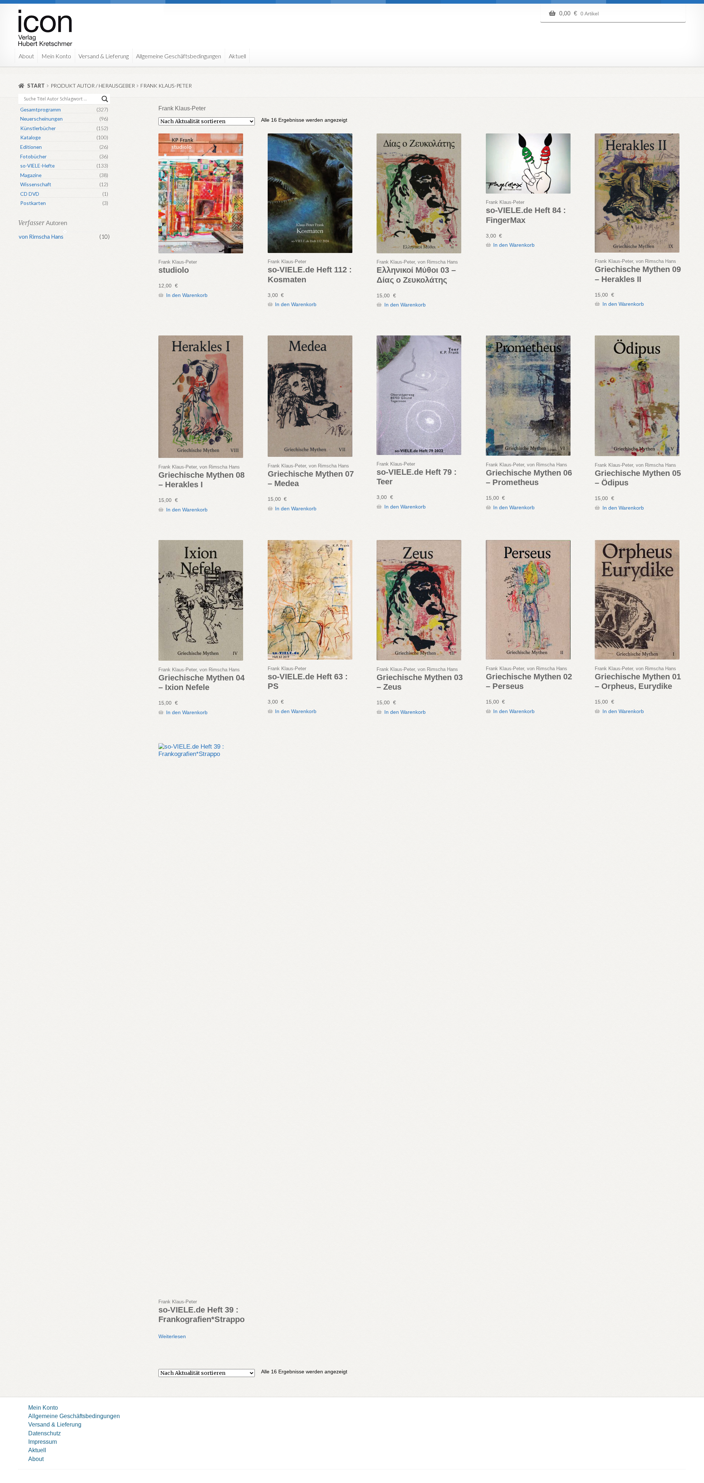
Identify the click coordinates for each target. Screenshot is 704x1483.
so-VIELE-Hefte (37, 165)
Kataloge (30, 137)
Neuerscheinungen (41, 118)
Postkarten (33, 203)
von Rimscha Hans (41, 236)
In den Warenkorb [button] (186, 295)
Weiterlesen (172, 1336)
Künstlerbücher (38, 128)
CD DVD (29, 194)
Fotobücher (33, 156)
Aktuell (237, 55)
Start (36, 85)
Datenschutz (44, 1433)
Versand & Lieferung (103, 55)
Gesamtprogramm (40, 109)
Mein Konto (56, 55)
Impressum (42, 1441)
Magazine (30, 175)
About (26, 55)
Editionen (31, 147)
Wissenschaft (35, 184)
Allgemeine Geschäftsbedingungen (178, 55)
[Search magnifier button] (105, 99)
